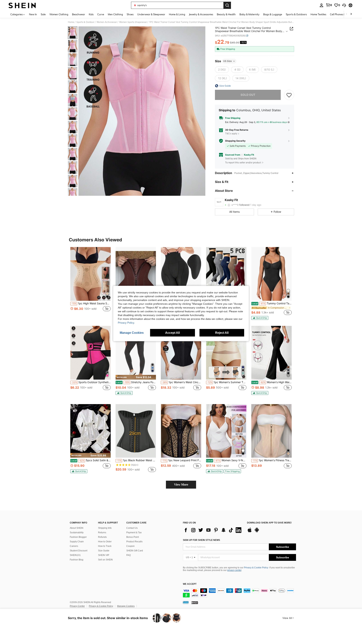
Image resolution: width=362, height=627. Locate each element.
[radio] (222, 69)
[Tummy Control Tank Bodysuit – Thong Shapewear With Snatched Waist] (271, 274)
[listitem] (90, 283)
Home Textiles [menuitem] (318, 14)
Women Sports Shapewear (133, 22)
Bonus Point (132, 537)
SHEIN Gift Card (134, 550)
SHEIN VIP (103, 555)
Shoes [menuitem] (130, 14)
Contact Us (132, 528)
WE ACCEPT (189, 584)
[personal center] (321, 5)
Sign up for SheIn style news (201, 540)
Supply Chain (77, 541)
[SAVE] (289, 95)
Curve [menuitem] (100, 14)
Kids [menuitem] (91, 14)
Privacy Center (77, 606)
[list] (213, 530)
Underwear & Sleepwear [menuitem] (151, 14)
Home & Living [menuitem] (177, 14)
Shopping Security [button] (235, 141)
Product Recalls (134, 541)
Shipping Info (105, 528)
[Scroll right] (351, 14)
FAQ (128, 555)
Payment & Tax (134, 532)
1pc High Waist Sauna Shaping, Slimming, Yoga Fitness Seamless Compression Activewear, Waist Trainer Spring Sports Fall (91, 303)
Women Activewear (107, 22)
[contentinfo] (239, 592)
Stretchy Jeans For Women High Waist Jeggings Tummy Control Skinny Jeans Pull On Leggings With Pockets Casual (136, 382)
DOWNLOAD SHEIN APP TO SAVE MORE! (269, 523)
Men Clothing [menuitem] (115, 14)
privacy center (234, 570)
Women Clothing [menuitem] (58, 14)
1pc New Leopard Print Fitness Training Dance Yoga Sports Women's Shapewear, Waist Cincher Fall (181, 460)
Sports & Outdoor (85, 22)
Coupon (130, 546)
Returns (102, 532)
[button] (344, 5)
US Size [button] (227, 61)
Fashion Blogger (78, 537)
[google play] (256, 531)
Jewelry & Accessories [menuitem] (201, 14)
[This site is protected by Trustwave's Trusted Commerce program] (186, 602)
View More (181, 484)
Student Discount (78, 550)
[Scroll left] (346, 14)
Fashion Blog (76, 559)
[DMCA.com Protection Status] (194, 602)
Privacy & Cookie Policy (256, 567)
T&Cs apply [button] (231, 133)
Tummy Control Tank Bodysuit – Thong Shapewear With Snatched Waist (272, 303)
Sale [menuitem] (43, 14)
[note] (259, 318)
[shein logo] (22, 5)
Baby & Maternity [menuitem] (249, 14)
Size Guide (103, 550)
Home (71, 22)
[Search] (227, 5)
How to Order (105, 541)
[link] (329, 5)
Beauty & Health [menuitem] (226, 14)
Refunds (102, 537)
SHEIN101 (75, 555)
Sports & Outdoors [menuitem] (296, 14)
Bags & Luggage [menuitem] (272, 14)
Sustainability (77, 532)
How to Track (104, 546)
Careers (74, 546)
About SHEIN (76, 528)
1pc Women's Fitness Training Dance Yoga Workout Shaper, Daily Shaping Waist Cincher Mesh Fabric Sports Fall (272, 460)
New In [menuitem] (33, 14)
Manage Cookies (126, 606)
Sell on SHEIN (105, 559)
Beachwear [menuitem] (78, 14)
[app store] (249, 531)
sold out (248, 95)
